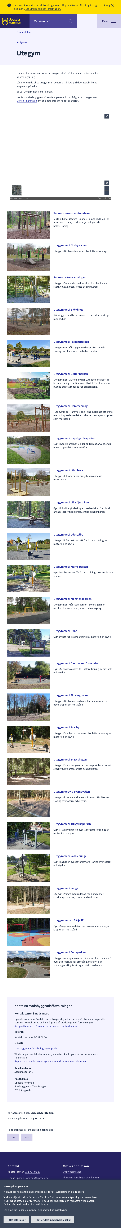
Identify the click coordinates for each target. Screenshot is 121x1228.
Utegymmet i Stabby (66, 727)
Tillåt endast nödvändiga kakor (52, 1220)
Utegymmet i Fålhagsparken (71, 341)
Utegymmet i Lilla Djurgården (71, 502)
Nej (27, 1137)
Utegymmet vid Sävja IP (68, 920)
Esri (109, 198)
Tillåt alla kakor (16, 1220)
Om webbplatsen (72, 1171)
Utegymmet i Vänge (65, 888)
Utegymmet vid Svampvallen (71, 791)
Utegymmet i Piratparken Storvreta (75, 663)
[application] (60, 156)
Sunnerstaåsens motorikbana (71, 213)
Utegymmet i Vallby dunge (70, 856)
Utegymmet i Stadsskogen (70, 759)
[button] (108, 5)
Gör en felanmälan (27, 100)
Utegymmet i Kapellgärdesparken (74, 438)
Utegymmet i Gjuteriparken (70, 374)
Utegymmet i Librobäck (68, 470)
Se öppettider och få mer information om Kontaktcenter (45, 1026)
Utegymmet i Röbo (65, 631)
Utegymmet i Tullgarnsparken (72, 824)
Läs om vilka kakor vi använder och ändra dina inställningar (36, 1210)
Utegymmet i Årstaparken (69, 952)
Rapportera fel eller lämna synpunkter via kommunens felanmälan (50, 1061)
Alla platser (25, 32)
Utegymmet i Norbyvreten (70, 245)
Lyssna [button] (23, 42)
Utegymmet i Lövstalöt (68, 534)
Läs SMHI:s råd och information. (43, 8)
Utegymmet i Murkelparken (70, 566)
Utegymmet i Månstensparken (72, 599)
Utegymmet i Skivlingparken (71, 695)
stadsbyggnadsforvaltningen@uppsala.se (37, 1048)
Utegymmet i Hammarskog (70, 406)
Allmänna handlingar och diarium (81, 1177)
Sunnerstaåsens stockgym (69, 277)
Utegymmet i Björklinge (68, 309)
